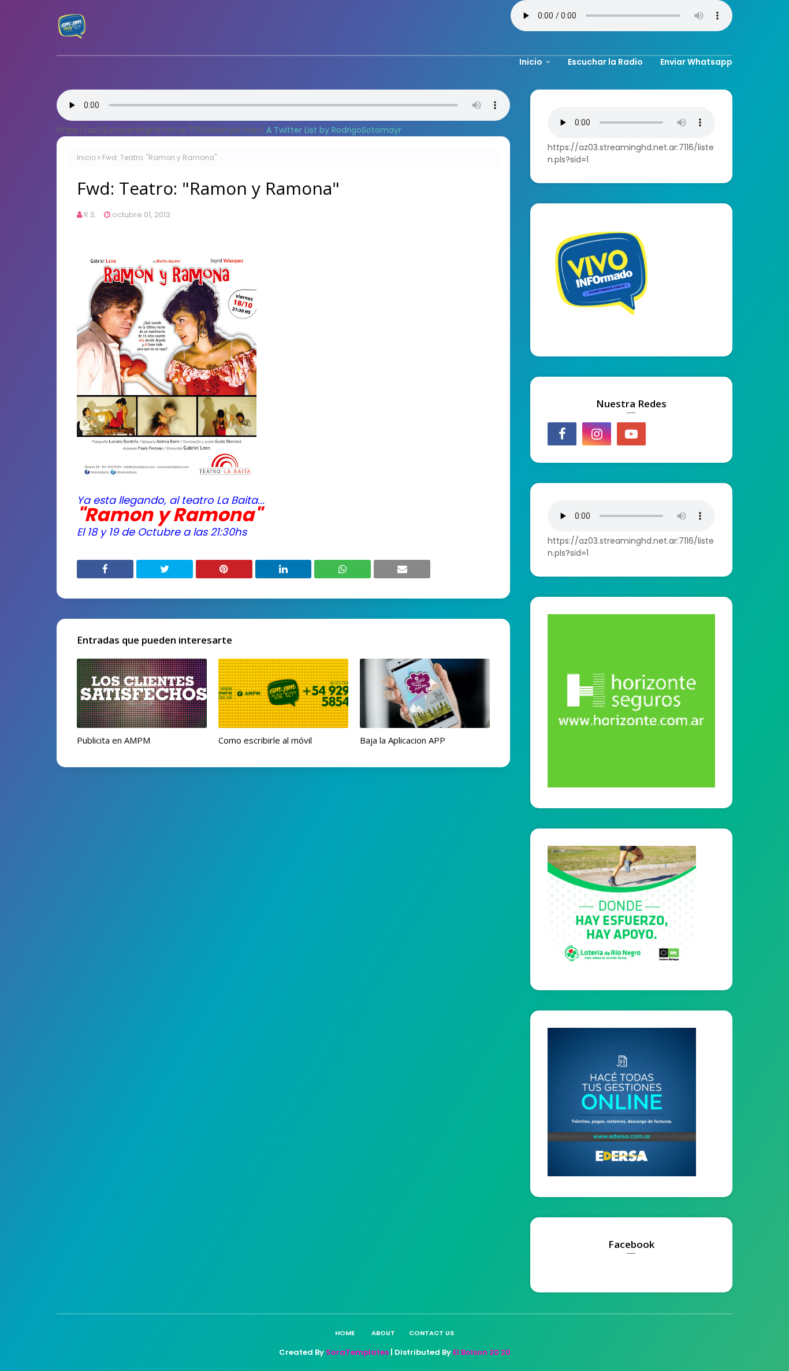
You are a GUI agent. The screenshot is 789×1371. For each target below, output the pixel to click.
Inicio (86, 157)
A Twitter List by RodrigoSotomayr (333, 130)
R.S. (90, 214)
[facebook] (562, 433)
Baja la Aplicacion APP (402, 740)
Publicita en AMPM (113, 740)
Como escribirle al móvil (265, 740)
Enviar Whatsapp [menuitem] (696, 62)
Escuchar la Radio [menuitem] (605, 62)
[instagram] (596, 433)
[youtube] (631, 433)
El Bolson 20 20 (482, 1352)
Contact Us (431, 1332)
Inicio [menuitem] (530, 62)
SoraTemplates (357, 1352)
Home (345, 1332)
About (383, 1332)
